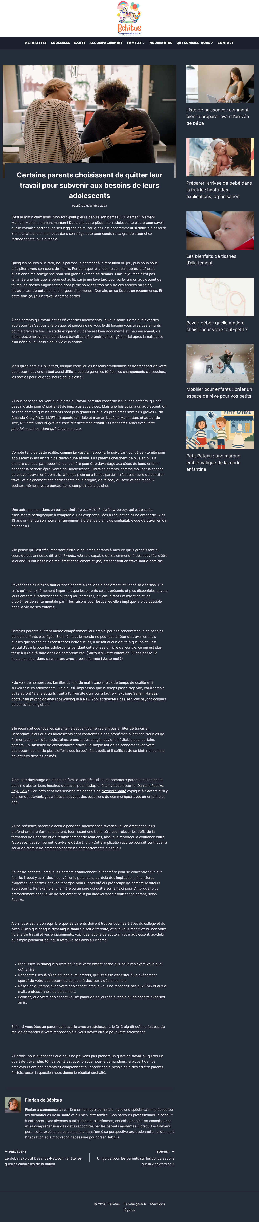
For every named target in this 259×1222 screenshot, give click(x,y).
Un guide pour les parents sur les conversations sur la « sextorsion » (135, 1158)
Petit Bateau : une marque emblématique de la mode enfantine (213, 462)
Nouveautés (160, 43)
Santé (79, 43)
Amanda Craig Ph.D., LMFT (33, 418)
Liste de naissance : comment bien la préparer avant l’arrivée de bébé (217, 116)
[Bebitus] (129, 18)
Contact (226, 43)
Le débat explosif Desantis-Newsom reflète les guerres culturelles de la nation (43, 1158)
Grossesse (60, 43)
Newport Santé (114, 791)
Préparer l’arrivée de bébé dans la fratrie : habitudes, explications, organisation (219, 189)
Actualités (35, 43)
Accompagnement (106, 43)
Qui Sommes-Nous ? (194, 43)
